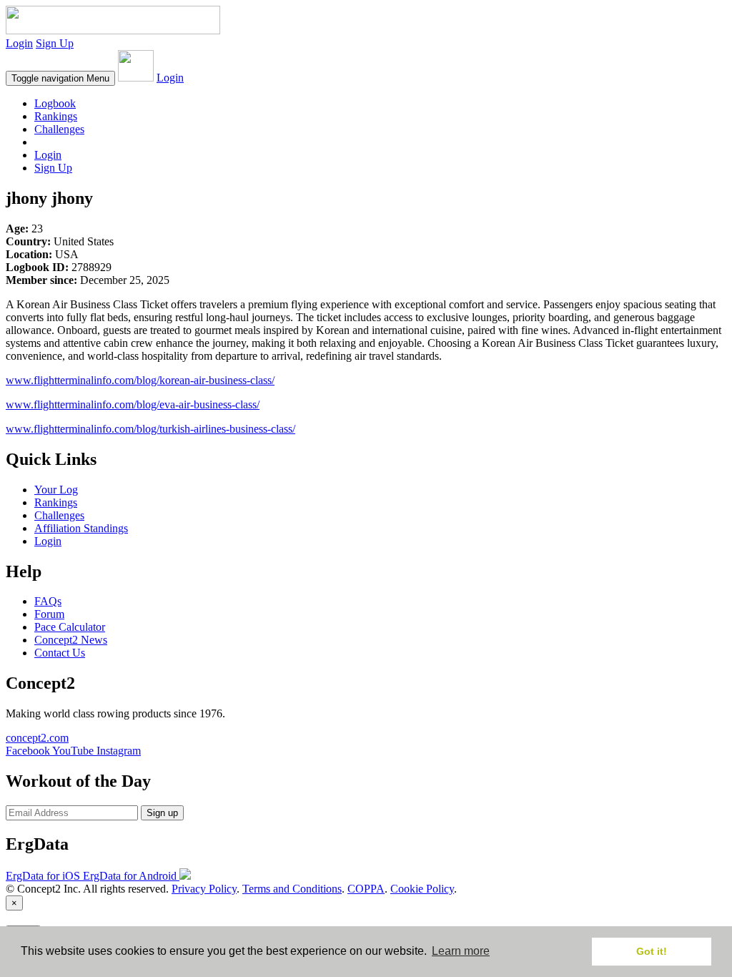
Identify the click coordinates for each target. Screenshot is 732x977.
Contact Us (59, 653)
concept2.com (37, 738)
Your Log (56, 489)
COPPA (366, 889)
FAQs (47, 601)
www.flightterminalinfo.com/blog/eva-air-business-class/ (132, 404)
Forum (49, 614)
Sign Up (55, 43)
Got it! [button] (651, 951)
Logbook (55, 103)
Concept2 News (70, 640)
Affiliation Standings (81, 528)
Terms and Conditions (292, 889)
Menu (60, 78)
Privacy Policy (204, 889)
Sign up (162, 812)
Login (19, 43)
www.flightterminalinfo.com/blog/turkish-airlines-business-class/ (150, 429)
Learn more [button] (461, 951)
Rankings (55, 116)
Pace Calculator (69, 627)
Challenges (59, 129)
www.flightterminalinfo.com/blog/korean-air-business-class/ (140, 380)
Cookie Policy (422, 889)
